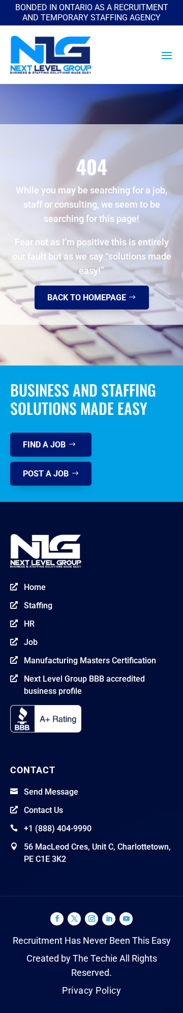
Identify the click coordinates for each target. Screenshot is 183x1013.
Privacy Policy (91, 990)
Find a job (44, 444)
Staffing (38, 605)
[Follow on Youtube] (126, 918)
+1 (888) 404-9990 (58, 828)
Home (35, 587)
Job (31, 642)
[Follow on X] (74, 918)
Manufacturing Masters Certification (90, 660)
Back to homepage (86, 297)
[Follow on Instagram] (91, 918)
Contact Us (43, 810)
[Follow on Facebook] (57, 918)
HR (29, 624)
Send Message (51, 792)
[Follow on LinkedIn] (108, 918)
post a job (46, 474)
